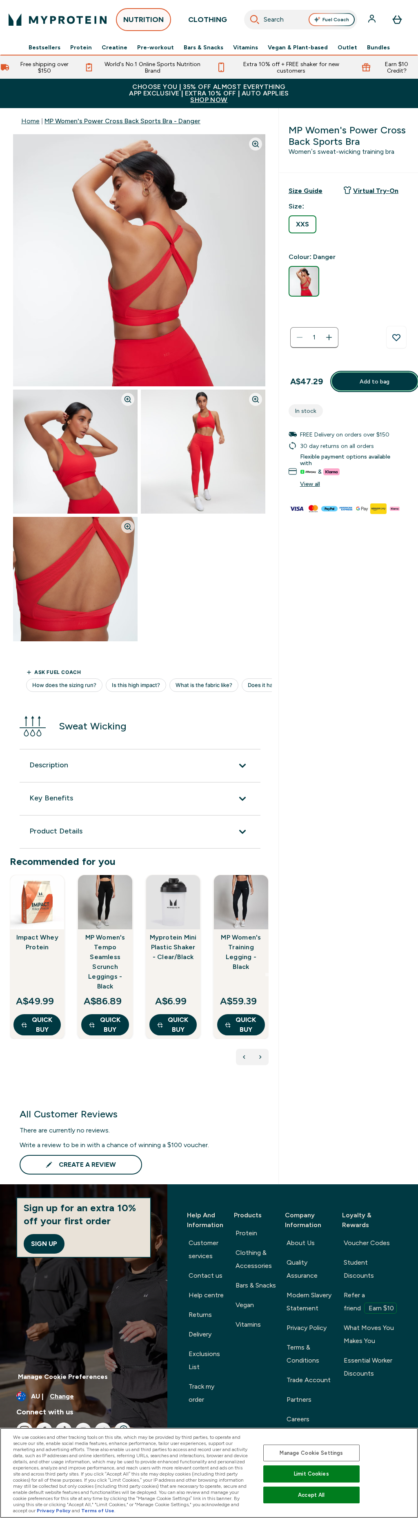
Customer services (203, 1249)
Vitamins (245, 47)
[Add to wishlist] (396, 337)
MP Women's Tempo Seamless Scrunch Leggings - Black (105, 962)
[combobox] (301, 19)
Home (30, 120)
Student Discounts (359, 1269)
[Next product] (260, 1057)
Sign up (44, 1243)
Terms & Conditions (303, 1354)
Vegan (245, 1304)
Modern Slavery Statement (309, 1302)
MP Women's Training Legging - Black (241, 952)
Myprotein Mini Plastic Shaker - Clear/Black (173, 947)
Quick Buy (42, 1024)
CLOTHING (207, 20)
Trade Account (309, 1379)
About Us (301, 1242)
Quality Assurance (302, 1269)
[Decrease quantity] (300, 337)
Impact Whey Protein (37, 942)
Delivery (200, 1334)
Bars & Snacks (203, 47)
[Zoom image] (255, 144)
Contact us (205, 1275)
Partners (299, 1399)
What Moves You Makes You (369, 1334)
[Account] (372, 19)
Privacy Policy (307, 1327)
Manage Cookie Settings (311, 1453)
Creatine (114, 47)
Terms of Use (97, 1511)
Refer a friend (369, 1302)
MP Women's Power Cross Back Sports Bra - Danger (122, 120)
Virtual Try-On (375, 190)
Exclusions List (204, 1360)
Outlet (347, 47)
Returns (200, 1314)
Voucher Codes (367, 1242)
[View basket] (397, 19)
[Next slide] (267, 974)
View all (310, 484)
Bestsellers (44, 47)
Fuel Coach (335, 19)
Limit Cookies (311, 1474)
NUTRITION (143, 20)
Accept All (311, 1495)
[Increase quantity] (329, 337)
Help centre (206, 1295)
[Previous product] (244, 1057)
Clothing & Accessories (254, 1259)
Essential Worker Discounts (368, 1367)
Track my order (201, 1393)
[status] (314, 337)
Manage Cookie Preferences (63, 1376)
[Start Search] (254, 19)
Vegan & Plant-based (298, 47)
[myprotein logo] (58, 19)
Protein (81, 47)
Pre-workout (155, 47)
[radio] (302, 224)
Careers (298, 1419)
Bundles (378, 47)
